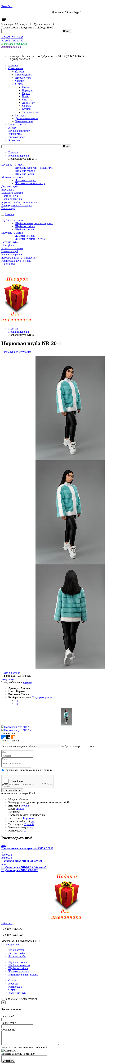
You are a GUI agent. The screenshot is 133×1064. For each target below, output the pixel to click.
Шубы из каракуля (19, 965)
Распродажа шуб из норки (16, 205)
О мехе (12, 989)
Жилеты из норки (25, 180)
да (32, 821)
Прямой (29, 824)
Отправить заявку (12, 790)
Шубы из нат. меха (12, 164)
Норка (25, 805)
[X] (8, 737)
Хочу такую (8, 679)
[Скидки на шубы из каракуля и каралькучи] (16, 322)
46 (16, 700)
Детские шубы (10, 186)
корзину (27, 682)
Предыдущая (9, 351)
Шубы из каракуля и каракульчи (34, 167)
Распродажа (15, 986)
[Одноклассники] (13, 737)
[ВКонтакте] (3, 737)
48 (16, 703)
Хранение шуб (17, 992)
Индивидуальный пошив (23, 974)
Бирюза (20, 808)
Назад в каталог (10, 672)
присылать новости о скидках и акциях (28, 770)
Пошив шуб (8, 208)
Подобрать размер (42, 697)
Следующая (24, 351)
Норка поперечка (18, 155)
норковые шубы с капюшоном (19, 202)
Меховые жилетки (12, 177)
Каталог (9, 214)
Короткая (28, 818)
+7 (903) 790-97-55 (12, 40)
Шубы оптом (16, 949)
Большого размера (12, 192)
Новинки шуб (9, 195)
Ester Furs (6, 6)
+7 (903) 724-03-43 (12, 37)
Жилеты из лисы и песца (30, 183)
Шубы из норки (24, 173)
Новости (13, 983)
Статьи (12, 980)
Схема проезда (10, 944)
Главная (13, 152)
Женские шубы (17, 956)
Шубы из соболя (25, 170)
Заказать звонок (11, 46)
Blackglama (7, 189)
